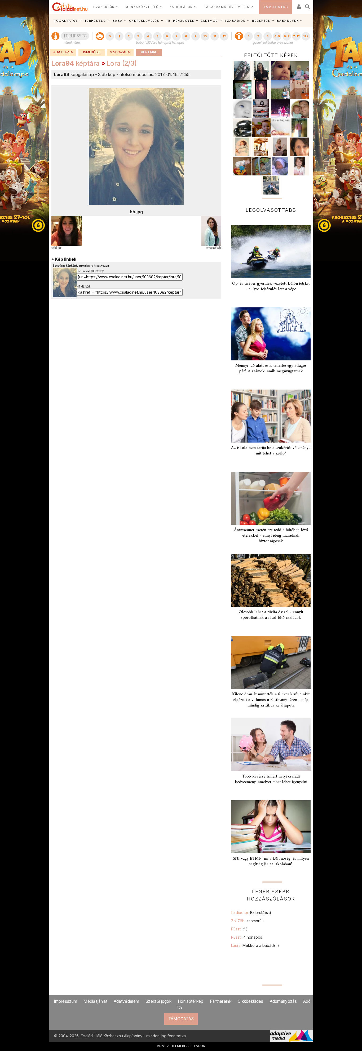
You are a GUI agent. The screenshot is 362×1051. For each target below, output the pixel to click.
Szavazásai (120, 52)
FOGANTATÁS (66, 21)
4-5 (277, 36)
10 (205, 36)
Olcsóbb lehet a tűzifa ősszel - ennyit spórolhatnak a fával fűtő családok (271, 614)
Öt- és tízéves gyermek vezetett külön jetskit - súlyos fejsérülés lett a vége (271, 286)
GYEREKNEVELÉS (144, 21)
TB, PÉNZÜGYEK (180, 21)
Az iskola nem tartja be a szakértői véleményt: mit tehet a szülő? (271, 450)
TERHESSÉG (95, 21)
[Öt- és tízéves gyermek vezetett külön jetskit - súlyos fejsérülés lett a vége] (271, 251)
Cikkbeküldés (250, 1001)
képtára (75, 63)
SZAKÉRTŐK (103, 7)
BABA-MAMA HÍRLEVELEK (226, 7)
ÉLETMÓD (209, 21)
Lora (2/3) (122, 63)
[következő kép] (211, 230)
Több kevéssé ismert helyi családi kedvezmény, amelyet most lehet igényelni (271, 779)
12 (224, 36)
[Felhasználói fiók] (298, 5)
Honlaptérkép (191, 1001)
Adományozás (283, 1001)
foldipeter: (251, 912)
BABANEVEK (288, 21)
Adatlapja (63, 52)
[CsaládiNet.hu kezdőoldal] (70, 7)
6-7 (287, 36)
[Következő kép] (136, 146)
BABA (118, 21)
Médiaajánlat (95, 1001)
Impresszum (65, 1001)
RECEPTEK (261, 21)
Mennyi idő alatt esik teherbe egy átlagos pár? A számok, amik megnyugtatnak (271, 368)
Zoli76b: (247, 920)
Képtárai (149, 52)
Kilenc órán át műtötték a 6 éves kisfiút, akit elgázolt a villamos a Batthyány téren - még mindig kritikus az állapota (271, 700)
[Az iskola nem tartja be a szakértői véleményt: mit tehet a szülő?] (271, 416)
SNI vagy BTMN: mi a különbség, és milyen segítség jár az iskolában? (271, 861)
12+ (305, 36)
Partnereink (220, 1001)
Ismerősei (91, 52)
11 (214, 36)
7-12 (296, 36)
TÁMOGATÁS (275, 7)
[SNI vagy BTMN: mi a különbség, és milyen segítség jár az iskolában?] (271, 826)
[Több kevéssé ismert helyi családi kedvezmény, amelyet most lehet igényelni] (271, 744)
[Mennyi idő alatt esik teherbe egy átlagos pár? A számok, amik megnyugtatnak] (271, 333)
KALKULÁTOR (181, 7)
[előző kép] (66, 230)
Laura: (255, 945)
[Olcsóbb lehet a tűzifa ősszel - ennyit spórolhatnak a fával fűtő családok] (271, 580)
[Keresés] (307, 5)
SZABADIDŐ (235, 21)
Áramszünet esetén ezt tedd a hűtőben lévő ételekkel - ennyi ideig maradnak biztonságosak (271, 535)
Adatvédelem (126, 1001)
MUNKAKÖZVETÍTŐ (141, 7)
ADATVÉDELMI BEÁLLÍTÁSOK (181, 1046)
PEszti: (239, 929)
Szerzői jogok (158, 1001)
